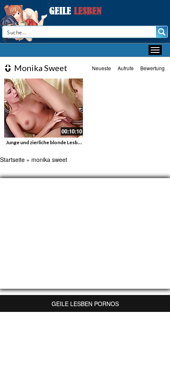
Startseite (12, 159)
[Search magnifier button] (162, 32)
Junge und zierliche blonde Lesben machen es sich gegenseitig (76, 142)
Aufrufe (126, 67)
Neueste (101, 67)
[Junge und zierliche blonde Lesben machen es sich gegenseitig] (43, 108)
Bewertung (152, 67)
